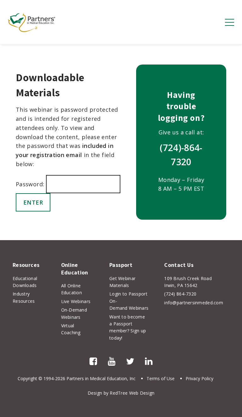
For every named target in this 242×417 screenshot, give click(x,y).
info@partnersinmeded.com (193, 303)
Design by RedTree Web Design (121, 393)
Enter (33, 202)
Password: (31, 184)
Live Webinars (76, 301)
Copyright (27, 378)
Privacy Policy (199, 378)
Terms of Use (161, 378)
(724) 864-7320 (180, 294)
